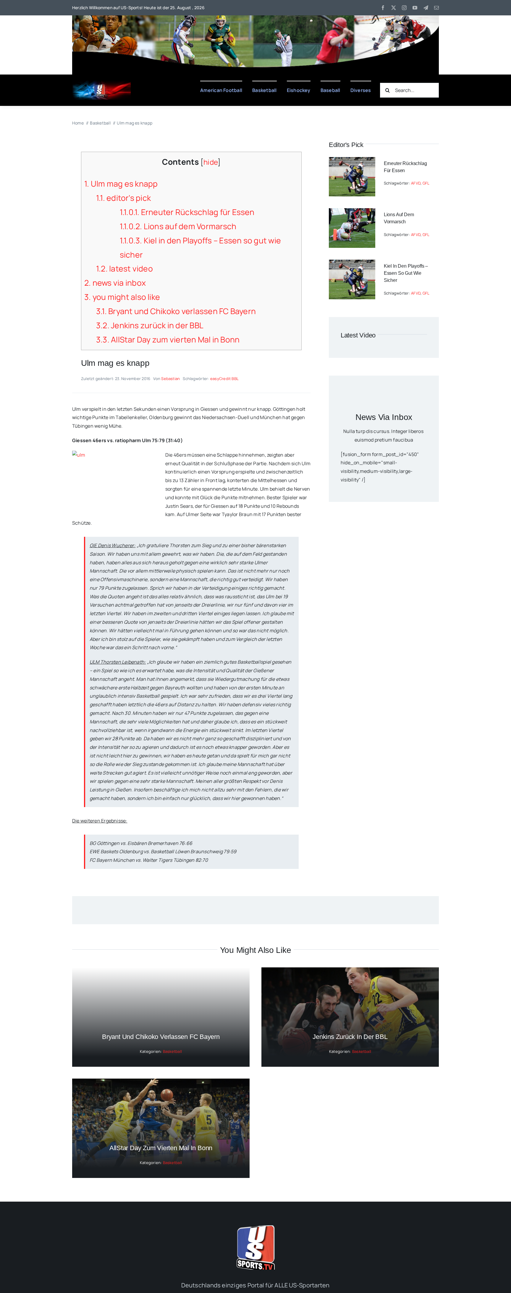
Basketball (172, 1051)
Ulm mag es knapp (121, 183)
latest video (124, 268)
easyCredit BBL (224, 378)
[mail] (436, 7)
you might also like (122, 297)
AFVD (416, 183)
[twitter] (393, 7)
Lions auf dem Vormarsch (178, 226)
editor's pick (123, 198)
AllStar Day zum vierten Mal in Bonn (168, 339)
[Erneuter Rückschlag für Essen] (352, 161)
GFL (426, 183)
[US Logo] (255, 1227)
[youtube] (415, 7)
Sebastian (170, 378)
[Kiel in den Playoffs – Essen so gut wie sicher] (352, 264)
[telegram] (425, 7)
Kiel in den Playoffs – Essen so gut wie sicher (406, 273)
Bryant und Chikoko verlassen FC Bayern (176, 311)
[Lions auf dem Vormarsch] (352, 212)
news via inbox (115, 282)
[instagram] (404, 7)
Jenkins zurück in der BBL (149, 325)
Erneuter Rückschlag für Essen (187, 212)
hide (210, 162)
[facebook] (383, 7)
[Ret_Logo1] (101, 83)
